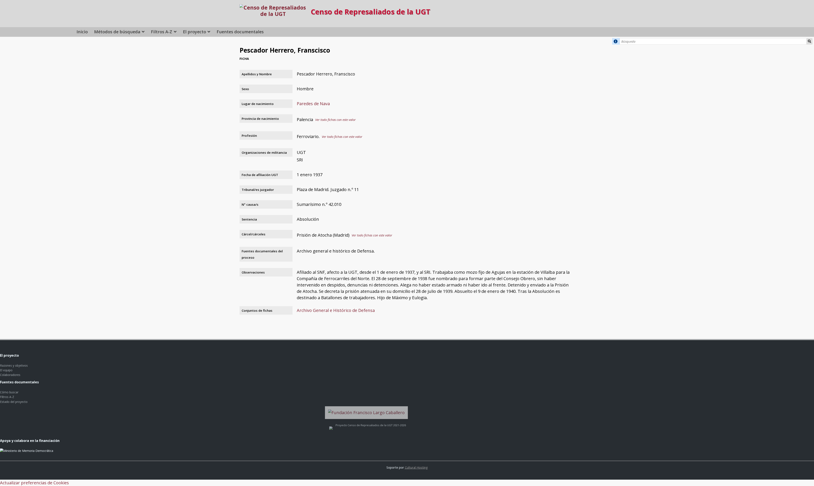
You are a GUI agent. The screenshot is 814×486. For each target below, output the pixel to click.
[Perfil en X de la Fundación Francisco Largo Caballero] (331, 425)
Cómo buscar (9, 392)
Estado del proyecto (14, 402)
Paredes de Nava (313, 103)
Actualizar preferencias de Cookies (34, 483)
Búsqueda (810, 41)
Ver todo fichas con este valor (335, 119)
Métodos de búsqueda (117, 32)
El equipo (6, 370)
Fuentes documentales (240, 32)
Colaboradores (10, 375)
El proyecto (194, 32)
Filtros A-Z (161, 32)
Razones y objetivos (14, 365)
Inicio (82, 32)
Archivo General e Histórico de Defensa (336, 310)
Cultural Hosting (416, 467)
